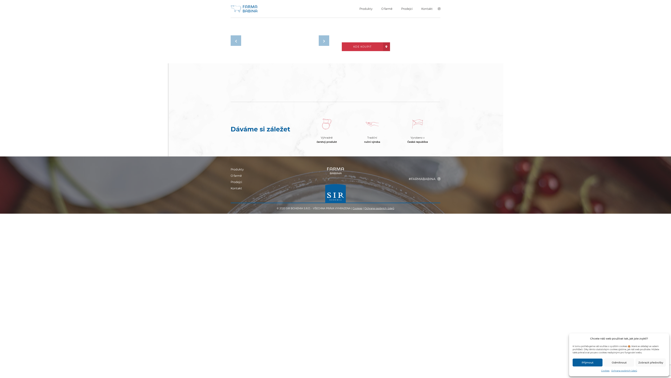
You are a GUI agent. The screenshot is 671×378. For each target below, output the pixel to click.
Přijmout (587, 362)
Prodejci (407, 8)
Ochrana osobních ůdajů (624, 370)
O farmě (386, 8)
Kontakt (427, 8)
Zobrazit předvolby (650, 362)
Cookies (605, 370)
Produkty (366, 8)
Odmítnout (619, 362)
